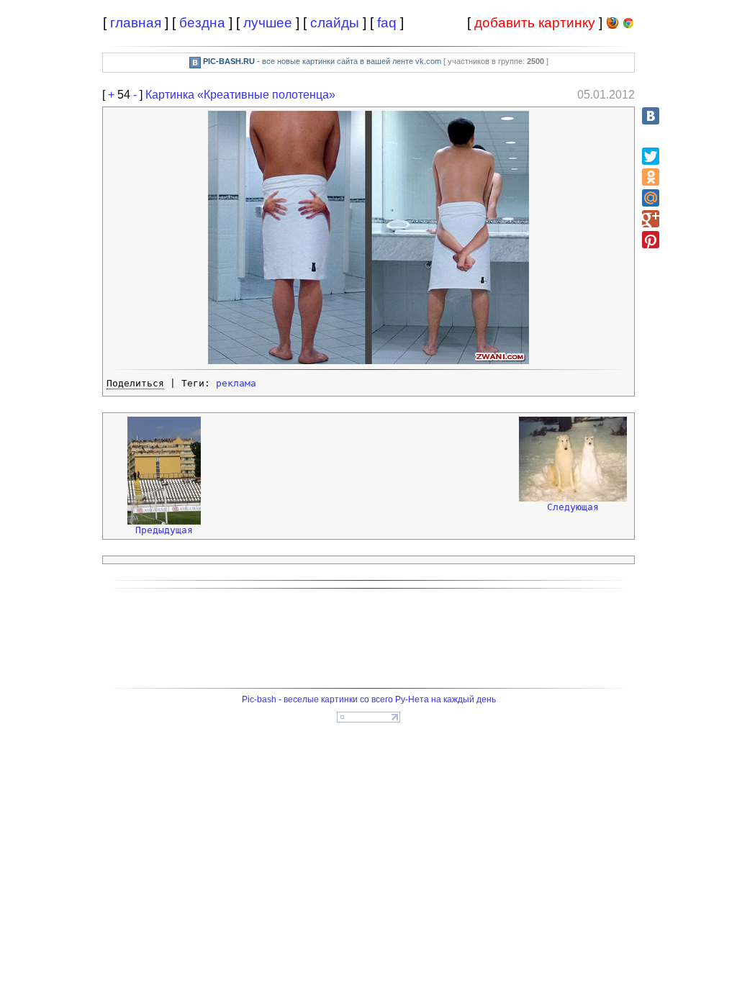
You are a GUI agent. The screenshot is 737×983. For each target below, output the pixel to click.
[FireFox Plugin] (612, 25)
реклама (236, 383)
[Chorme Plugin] (628, 25)
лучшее (267, 22)
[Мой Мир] (650, 198)
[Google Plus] (650, 218)
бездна (202, 22)
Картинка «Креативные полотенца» (240, 95)
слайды (334, 22)
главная (135, 22)
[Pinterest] (650, 239)
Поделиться (135, 383)
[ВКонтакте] (650, 115)
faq (387, 22)
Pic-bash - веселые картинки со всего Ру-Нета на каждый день (369, 699)
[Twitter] (650, 156)
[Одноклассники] (650, 177)
